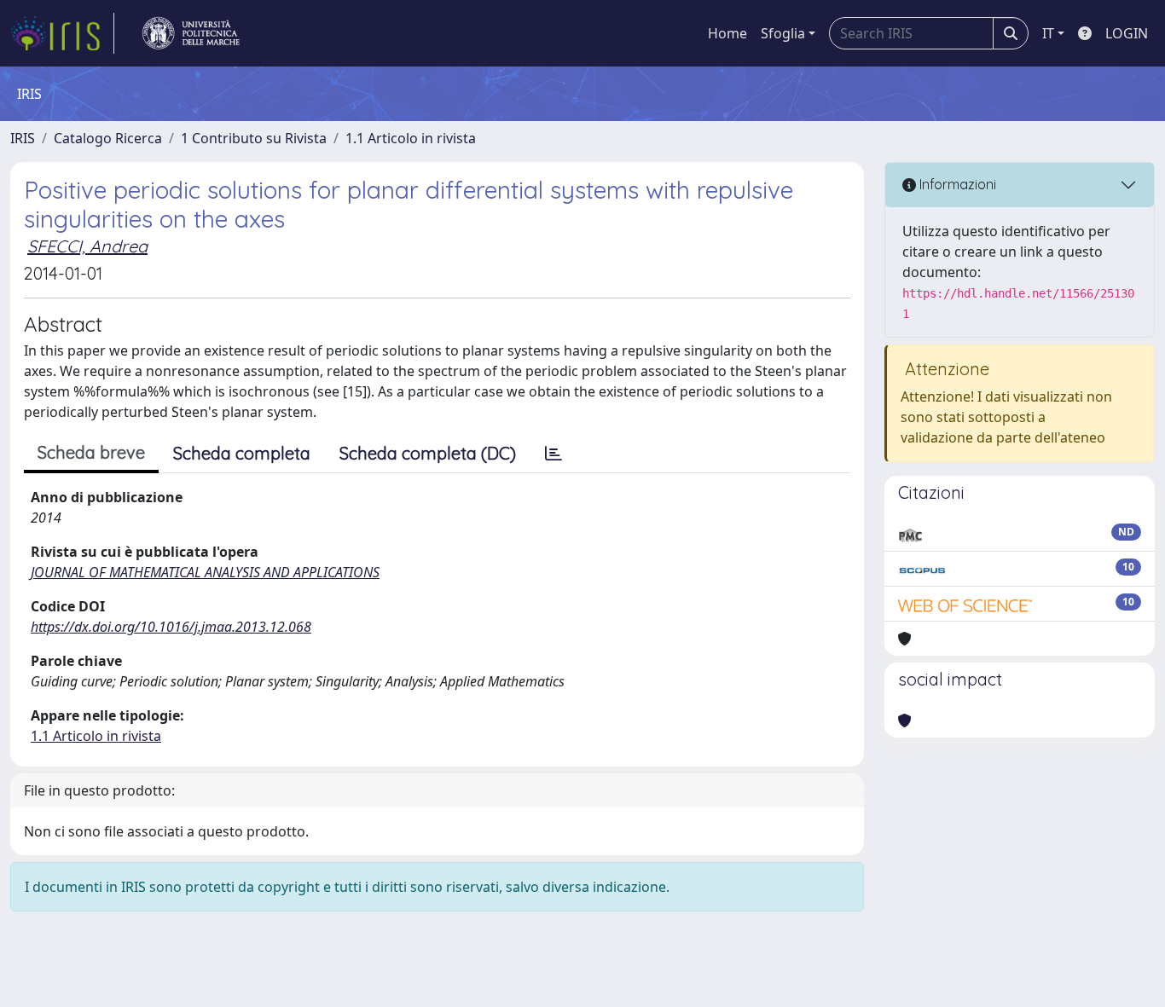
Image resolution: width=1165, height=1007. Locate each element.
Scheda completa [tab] (241, 453)
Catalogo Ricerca (108, 138)
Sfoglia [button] (783, 33)
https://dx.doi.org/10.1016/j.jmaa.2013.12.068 (171, 626)
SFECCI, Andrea (87, 246)
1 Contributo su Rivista (254, 138)
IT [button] (1048, 33)
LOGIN (1126, 33)
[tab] (553, 454)
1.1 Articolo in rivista (410, 138)
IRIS (22, 138)
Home (727, 33)
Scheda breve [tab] (91, 452)
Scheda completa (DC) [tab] (427, 453)
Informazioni (956, 184)
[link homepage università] (191, 33)
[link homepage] (62, 33)
